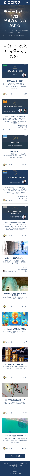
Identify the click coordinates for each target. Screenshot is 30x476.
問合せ (15, 468)
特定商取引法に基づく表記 (15, 465)
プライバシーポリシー (15, 473)
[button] (27, 2)
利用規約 (15, 472)
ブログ (15, 466)
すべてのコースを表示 (15, 456)
